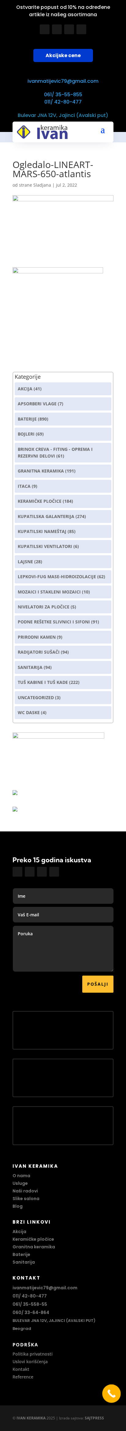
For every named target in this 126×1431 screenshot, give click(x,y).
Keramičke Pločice (39, 501)
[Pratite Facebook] (45, 29)
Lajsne (25, 561)
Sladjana (42, 185)
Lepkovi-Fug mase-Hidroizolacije (57, 576)
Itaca (24, 486)
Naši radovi (25, 1191)
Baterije (27, 419)
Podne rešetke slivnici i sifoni (54, 622)
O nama (21, 1176)
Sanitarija (30, 667)
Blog (18, 1206)
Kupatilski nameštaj (42, 531)
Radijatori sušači (39, 652)
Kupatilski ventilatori (45, 546)
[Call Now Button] (111, 1393)
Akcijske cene (63, 55)
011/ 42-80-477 (63, 101)
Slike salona (26, 1199)
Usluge (20, 1183)
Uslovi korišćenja (30, 1361)
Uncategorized (36, 697)
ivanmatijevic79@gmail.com (63, 81)
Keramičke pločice (33, 1239)
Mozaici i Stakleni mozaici (49, 592)
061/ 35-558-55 (30, 1304)
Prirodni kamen (37, 637)
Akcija (25, 389)
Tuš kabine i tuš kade (43, 682)
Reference (23, 1377)
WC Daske (29, 712)
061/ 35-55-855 (63, 94)
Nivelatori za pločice (43, 607)
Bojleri (26, 434)
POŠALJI (98, 984)
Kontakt (21, 1369)
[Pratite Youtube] (69, 29)
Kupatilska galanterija (46, 516)
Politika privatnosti (33, 1354)
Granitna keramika (41, 471)
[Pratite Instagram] (57, 29)
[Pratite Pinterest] (81, 29)
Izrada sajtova (71, 1418)
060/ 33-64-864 (31, 1312)
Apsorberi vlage (37, 404)
